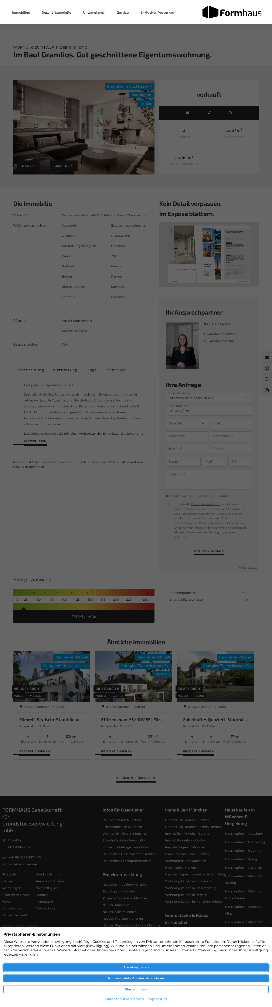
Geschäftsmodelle (56, 12)
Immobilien (21, 12)
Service (123, 12)
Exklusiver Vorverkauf (158, 12)
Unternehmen (94, 12)
